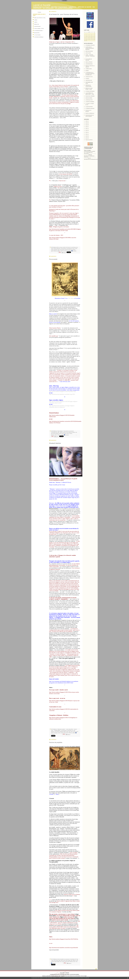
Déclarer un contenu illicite (46, 975)
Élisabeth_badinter (63, 731)
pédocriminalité (56, 961)
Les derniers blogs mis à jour (54, 974)
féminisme (57, 433)
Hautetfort (67, 972)
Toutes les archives (89, 139)
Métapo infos (36, 24)
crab (76, 432)
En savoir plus (86, 977)
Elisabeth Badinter (55, 443)
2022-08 (87, 124)
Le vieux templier (37, 34)
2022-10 (87, 121)
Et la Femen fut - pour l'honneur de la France (63, 14)
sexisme (70, 433)
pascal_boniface (72, 249)
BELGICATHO (36, 32)
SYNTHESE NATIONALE (38, 37)
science (67, 433)
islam (63, 433)
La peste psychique (89, 106)
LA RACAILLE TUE (89, 99)
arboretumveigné (37, 26)
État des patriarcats (57, 248)
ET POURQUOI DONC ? (38, 30)
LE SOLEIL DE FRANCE (90, 91)
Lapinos (35, 22)
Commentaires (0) (69, 248)
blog (85, 975)
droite (66, 961)
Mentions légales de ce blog (55, 975)
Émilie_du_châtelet (72, 732)
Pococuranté (53, 259)
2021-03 (87, 130)
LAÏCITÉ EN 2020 (89, 80)
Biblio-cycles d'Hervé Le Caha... (40, 17)
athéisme (61, 432)
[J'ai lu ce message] (127, 977)
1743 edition (71, 298)
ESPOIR (87, 70)
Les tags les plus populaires (74, 974)
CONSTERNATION (89, 63)
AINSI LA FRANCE (89, 62)
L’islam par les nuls (89, 76)
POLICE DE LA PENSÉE (90, 96)
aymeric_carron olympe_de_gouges (69, 432)
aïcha (52, 960)
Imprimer (64, 252)
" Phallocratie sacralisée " (61, 729)
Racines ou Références (90, 113)
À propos (39, 12)
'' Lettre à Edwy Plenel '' (69, 729)
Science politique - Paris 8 (39, 28)
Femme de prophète (55, 742)
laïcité (65, 433)
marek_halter (56, 960)
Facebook (54, 963)
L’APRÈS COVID (89, 68)
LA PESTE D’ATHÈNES (90, 101)
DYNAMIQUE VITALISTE (90, 45)
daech (59, 249)
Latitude (35, 19)
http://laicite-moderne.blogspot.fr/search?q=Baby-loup (62, 391)
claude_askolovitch (54, 249)
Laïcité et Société (41, 5)
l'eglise (69, 960)
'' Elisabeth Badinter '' (57, 730)
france (61, 961)
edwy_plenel (62, 249)
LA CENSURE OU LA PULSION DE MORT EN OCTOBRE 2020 (90, 73)
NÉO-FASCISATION (89, 51)
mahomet (52, 961)
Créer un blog (62, 972)
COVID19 (87, 78)
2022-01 (87, 126)
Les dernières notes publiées (64, 974)
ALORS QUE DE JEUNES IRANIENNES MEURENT (90, 48)
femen (76, 248)
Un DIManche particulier (90, 108)
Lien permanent (63, 248)
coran (77, 960)
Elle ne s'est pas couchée (61, 247)
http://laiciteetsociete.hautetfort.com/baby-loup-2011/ (62, 394)
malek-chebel (60, 960)
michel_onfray (65, 960)
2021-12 (87, 128)
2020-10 (87, 134)
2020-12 (87, 132)
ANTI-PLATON (88, 53)
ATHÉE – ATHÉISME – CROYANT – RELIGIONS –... (90, 56)
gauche (60, 433)
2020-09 (87, 136)
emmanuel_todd (67, 249)
